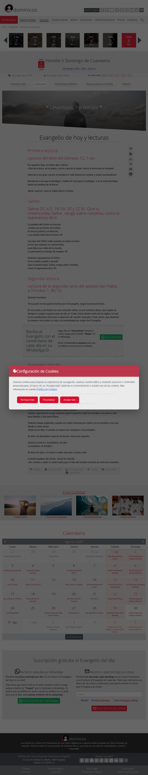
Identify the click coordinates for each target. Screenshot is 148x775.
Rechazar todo (27, 400)
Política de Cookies (47, 389)
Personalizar (49, 400)
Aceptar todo (70, 400)
